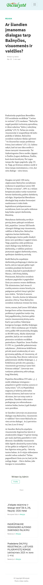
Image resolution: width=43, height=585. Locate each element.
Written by (13, 57)
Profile (15, 482)
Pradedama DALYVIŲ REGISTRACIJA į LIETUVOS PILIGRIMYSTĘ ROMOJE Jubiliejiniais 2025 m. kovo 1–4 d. (20, 549)
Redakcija (10, 534)
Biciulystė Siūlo (12, 514)
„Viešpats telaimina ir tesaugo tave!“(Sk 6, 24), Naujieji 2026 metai (19, 507)
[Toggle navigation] (35, 4)
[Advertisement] (21, 87)
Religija (8, 18)
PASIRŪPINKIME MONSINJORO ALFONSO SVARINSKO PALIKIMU (19, 527)
